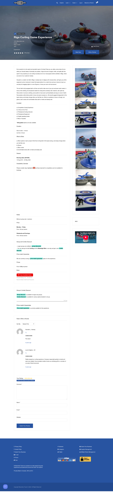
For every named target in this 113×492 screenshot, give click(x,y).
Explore (62, 3)
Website (19, 417)
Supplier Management (86, 449)
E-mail (16, 454)
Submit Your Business (20, 452)
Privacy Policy (18, 446)
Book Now (78, 52)
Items (96, 3)
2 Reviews (27, 53)
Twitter (60, 452)
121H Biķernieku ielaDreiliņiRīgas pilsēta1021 (19, 43)
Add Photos (96, 46)
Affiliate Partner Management (88, 452)
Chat (16, 460)
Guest (74, 3)
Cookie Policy (18, 449)
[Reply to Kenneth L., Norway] (26, 332)
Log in (80, 3)
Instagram (61, 449)
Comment (19, 384)
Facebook (60, 446)
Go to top (65, 300)
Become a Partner (89, 3)
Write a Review (92, 52)
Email (18, 410)
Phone (16, 457)
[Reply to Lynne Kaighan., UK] (26, 353)
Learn (67, 3)
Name (18, 402)
